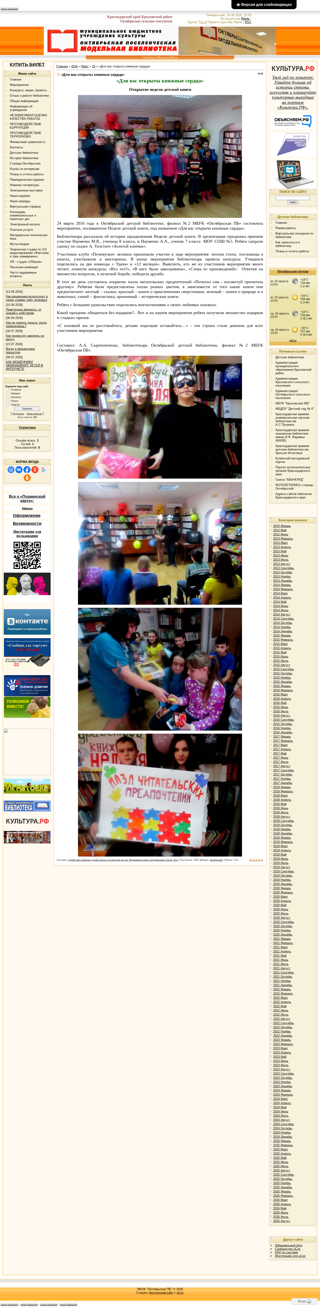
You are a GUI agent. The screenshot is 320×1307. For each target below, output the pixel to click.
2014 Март (280, 593)
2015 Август (281, 665)
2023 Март (280, 1048)
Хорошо (15, 393)
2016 (74, 66)
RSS (248, 22)
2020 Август (281, 917)
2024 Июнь (280, 1111)
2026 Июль (281, 1217)
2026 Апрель (282, 1204)
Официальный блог (288, 1245)
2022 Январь (282, 989)
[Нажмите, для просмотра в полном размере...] (160, 217)
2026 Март (280, 1200)
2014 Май (280, 602)
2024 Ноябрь (282, 1132)
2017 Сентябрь (283, 770)
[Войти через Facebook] (26, 469)
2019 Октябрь (282, 875)
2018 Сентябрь (283, 821)
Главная (148, 57)
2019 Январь (282, 837)
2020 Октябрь (282, 926)
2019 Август (281, 867)
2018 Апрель (282, 800)
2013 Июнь (280, 555)
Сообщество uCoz (288, 1249)
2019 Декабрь (282, 884)
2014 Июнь (280, 606)
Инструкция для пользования (27, 534)
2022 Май (280, 1006)
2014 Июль (281, 610)
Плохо (14, 400)
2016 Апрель (282, 698)
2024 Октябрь (282, 1128)
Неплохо (16, 397)
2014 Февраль (283, 589)
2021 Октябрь (282, 976)
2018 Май (280, 804)
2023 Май (280, 1056)
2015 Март (280, 644)
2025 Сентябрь (283, 1174)
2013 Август (281, 564)
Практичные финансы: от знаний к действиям (23, 311)
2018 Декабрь (282, 833)
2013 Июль (281, 559)
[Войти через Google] (43, 469)
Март (85, 66)
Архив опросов (34, 414)
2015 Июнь (280, 656)
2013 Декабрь (282, 580)
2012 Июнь (280, 534)
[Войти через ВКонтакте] (18, 469)
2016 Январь (282, 686)
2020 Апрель (282, 901)
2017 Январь (282, 736)
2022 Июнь (280, 1010)
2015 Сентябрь (283, 669)
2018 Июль (281, 812)
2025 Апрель (282, 1153)
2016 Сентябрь (283, 719)
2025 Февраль (283, 1145)
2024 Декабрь (282, 1137)
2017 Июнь (280, 757)
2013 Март (280, 543)
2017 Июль (281, 762)
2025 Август (281, 1170)
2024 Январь (282, 1090)
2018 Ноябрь (282, 829)
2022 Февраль (283, 993)
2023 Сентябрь (283, 1073)
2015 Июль (281, 661)
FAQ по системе (286, 1252)
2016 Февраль (283, 690)
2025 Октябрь (282, 1179)
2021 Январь (282, 939)
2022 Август (281, 1019)
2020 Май (280, 905)
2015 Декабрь (282, 682)
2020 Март (280, 896)
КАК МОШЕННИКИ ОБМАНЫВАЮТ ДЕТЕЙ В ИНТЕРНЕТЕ (24, 365)
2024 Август (281, 1120)
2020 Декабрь (282, 934)
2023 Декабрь (282, 1086)
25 (93, 66)
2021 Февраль (283, 943)
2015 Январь (282, 635)
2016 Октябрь (282, 724)
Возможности (27, 523)
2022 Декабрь (282, 1035)
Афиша (27, 508)
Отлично (16, 389)
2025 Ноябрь (282, 1183)
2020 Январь (282, 888)
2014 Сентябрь (283, 618)
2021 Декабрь (282, 985)
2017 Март (280, 745)
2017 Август (281, 766)
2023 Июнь (280, 1061)
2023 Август (281, 1069)
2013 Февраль (283, 538)
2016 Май (280, 703)
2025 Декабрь (282, 1187)
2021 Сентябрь (283, 972)
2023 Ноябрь (282, 1082)
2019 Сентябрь (283, 871)
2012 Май (280, 530)
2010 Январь (282, 526)
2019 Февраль (283, 842)
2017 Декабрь (282, 783)
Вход (174, 57)
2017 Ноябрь (282, 778)
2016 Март (280, 694)
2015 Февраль (283, 639)
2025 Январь (282, 1141)
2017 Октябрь (282, 774)
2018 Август (281, 816)
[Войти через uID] (11, 469)
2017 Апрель (282, 749)
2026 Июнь (280, 1212)
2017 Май (280, 753)
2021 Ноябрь (282, 981)
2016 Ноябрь (282, 728)
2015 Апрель (282, 648)
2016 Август (281, 715)
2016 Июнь (280, 707)
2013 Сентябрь (283, 568)
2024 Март (280, 1099)
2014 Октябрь (282, 623)
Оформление (27, 515)
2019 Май (280, 854)
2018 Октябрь (282, 825)
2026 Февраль (283, 1195)
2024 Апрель (282, 1103)
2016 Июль (281, 711)
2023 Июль (281, 1065)
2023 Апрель (282, 1052)
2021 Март (280, 947)
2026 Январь (282, 1191)
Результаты (18, 414)
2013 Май (280, 551)
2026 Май (280, 1208)
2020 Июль (281, 913)
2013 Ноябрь (282, 576)
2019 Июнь (280, 858)
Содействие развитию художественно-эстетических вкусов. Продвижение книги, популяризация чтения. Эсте (123, 860)
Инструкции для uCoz (290, 1256)
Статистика (27, 427)
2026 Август (281, 1221)
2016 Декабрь (282, 732)
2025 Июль (281, 1166)
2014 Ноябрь (282, 627)
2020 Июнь (280, 909)
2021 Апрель (282, 951)
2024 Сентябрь (283, 1124)
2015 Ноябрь (282, 677)
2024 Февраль (283, 1094)
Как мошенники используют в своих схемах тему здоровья (27, 298)
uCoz (180, 1292)
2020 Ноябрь (282, 930)
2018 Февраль (283, 791)
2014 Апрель (282, 597)
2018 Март (280, 795)
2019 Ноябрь (282, 880)
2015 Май (280, 652)
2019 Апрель (282, 850)
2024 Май (280, 1107)
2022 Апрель (282, 1002)
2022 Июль (281, 1014)
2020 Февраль (283, 892)
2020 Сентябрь (283, 922)
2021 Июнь (280, 960)
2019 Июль (281, 863)
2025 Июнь (280, 1162)
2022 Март (280, 997)
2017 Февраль (283, 741)
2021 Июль (281, 964)
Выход (163, 57)
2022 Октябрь (282, 1027)
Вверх (303, 1301)
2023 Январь (282, 1040)
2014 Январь (282, 585)
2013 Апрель (282, 547)
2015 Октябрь (282, 673)
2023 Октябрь (282, 1078)
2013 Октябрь (282, 572)
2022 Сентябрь (283, 1023)
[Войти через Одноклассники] (27, 477)
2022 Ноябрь (282, 1031)
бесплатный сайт (161, 1292)
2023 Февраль (283, 1044)
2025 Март (280, 1149)
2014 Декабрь (282, 631)
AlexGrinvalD (216, 860)
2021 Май (280, 955)
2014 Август (281, 614)
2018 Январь (282, 787)
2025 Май (280, 1158)
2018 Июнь (280, 808)
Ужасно (15, 404)
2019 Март (280, 846)
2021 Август (281, 968)
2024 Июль (281, 1115)
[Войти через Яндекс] (34, 469)
